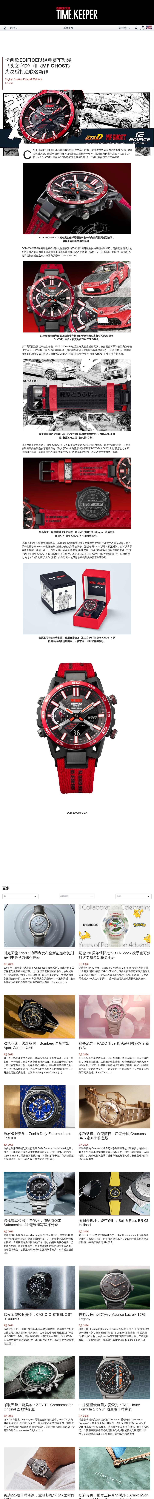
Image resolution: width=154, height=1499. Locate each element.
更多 (6, 888)
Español (18, 79)
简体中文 (37, 79)
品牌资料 (68, 28)
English (9, 79)
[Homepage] (5, 28)
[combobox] (21, 896)
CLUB (142, 29)
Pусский (28, 79)
